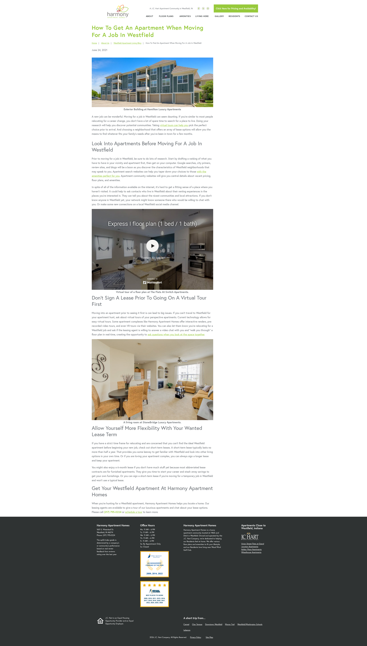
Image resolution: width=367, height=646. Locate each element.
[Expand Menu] (154, 16)
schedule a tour (133, 512)
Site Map (209, 637)
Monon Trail (230, 624)
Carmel (186, 624)
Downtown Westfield (213, 624)
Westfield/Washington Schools (249, 624)
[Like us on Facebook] (198, 8)
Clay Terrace (197, 624)
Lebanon (187, 630)
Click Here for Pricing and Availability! (236, 8)
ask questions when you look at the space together (176, 334)
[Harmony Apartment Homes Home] (118, 11)
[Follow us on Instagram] (207, 8)
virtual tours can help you (174, 125)
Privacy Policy (195, 637)
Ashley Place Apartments (251, 549)
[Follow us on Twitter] (203, 8)
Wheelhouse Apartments (251, 552)
